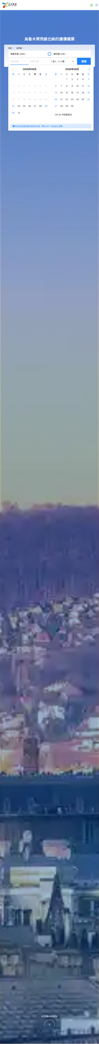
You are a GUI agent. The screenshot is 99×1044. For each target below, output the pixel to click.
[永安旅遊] (9, 5)
